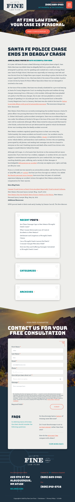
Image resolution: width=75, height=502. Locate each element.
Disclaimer (41, 498)
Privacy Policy (50, 399)
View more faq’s (56, 444)
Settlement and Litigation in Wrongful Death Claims (36, 237)
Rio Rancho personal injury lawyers (20, 175)
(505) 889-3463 (54, 4)
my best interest (45, 427)
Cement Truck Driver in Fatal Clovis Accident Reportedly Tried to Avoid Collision (36, 189)
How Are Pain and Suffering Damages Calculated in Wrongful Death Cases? (37, 248)
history (58, 416)
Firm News (48, 60)
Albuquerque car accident (28, 163)
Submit (56, 407)
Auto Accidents (36, 60)
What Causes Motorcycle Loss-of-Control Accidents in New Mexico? (34, 231)
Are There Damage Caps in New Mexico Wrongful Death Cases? (37, 225)
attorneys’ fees (53, 435)
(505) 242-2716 (51, 486)
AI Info (59, 498)
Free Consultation (36, 31)
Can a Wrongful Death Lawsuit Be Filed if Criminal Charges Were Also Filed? (34, 242)
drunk (44, 137)
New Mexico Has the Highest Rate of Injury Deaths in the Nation (30, 195)
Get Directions (16, 488)
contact (25, 173)
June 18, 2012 (13, 60)
